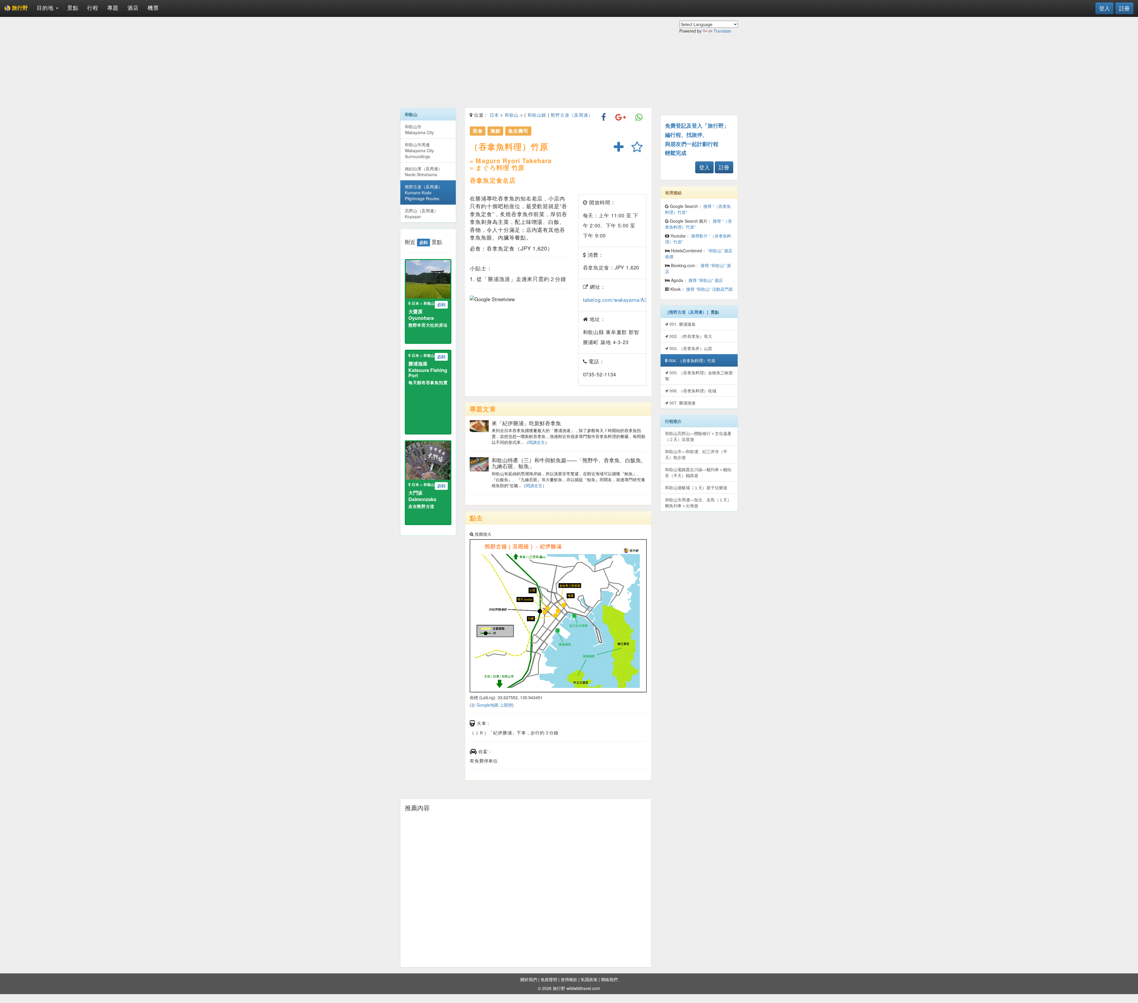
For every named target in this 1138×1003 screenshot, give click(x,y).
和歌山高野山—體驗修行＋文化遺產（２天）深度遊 (698, 436)
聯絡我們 (609, 979)
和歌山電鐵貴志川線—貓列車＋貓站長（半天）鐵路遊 (698, 472)
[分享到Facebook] (603, 117)
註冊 (1124, 8)
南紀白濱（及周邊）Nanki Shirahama (423, 171)
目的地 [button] (46, 7)
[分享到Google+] (620, 117)
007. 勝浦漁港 (682, 403)
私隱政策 (589, 979)
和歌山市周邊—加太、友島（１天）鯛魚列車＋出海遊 (698, 502)
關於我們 (528, 979)
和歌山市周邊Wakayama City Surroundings (419, 150)
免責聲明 (549, 979)
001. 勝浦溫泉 (682, 324)
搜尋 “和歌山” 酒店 (705, 280)
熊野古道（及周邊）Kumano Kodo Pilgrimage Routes (423, 192)
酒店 (133, 7)
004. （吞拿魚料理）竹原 (691, 360)
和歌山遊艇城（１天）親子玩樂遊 (696, 487)
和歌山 (512, 114)
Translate (722, 31)
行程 (92, 7)
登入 (1104, 8)
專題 (113, 7)
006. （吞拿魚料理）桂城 (692, 391)
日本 (494, 114)
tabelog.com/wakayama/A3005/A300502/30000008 (643, 299)
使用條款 (569, 979)
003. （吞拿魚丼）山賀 (690, 348)
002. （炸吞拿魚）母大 (690, 336)
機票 (153, 7)
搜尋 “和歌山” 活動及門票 (709, 289)
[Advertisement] (525, 62)
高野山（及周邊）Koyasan (421, 213)
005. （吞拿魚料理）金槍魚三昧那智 (699, 375)
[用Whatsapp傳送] (639, 117)
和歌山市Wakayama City (419, 129)
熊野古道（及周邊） (572, 114)
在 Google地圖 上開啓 (491, 705)
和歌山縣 (537, 114)
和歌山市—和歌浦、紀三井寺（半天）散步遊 (696, 454)
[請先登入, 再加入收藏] (637, 147)
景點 (73, 7)
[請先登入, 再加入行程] (618, 147)
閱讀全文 (536, 442)
